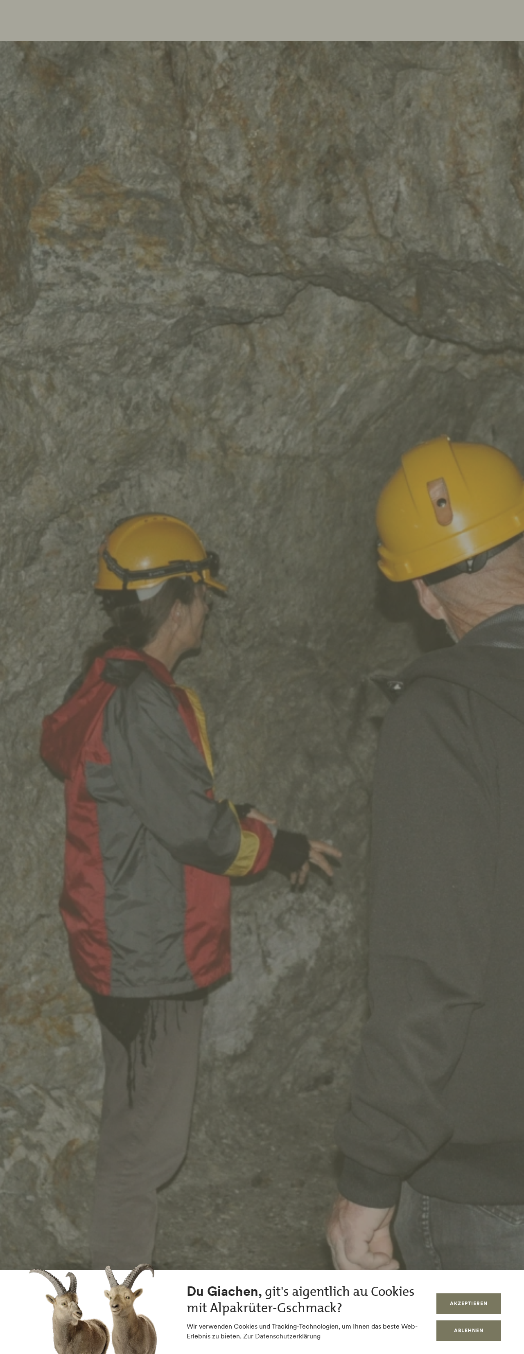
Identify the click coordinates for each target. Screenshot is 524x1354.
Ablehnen (468, 1330)
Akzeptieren (469, 1303)
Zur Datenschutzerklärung (282, 1336)
